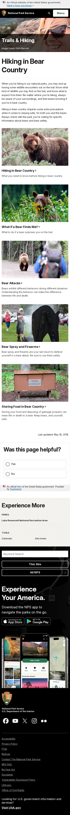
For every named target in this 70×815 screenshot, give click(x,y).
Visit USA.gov (11, 807)
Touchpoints (15, 489)
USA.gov (6, 785)
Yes (13, 464)
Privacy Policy (10, 743)
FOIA (4, 748)
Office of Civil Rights (13, 790)
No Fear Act (8, 769)
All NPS (35, 572)
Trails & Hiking (18, 40)
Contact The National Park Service (21, 759)
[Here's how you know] (35, 4)
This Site (35, 564)
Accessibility (8, 738)
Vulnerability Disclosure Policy (18, 779)
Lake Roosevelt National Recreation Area (25, 520)
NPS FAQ (7, 764)
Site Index (40, 538)
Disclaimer (7, 774)
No (13, 474)
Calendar (7, 538)
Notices (6, 754)
